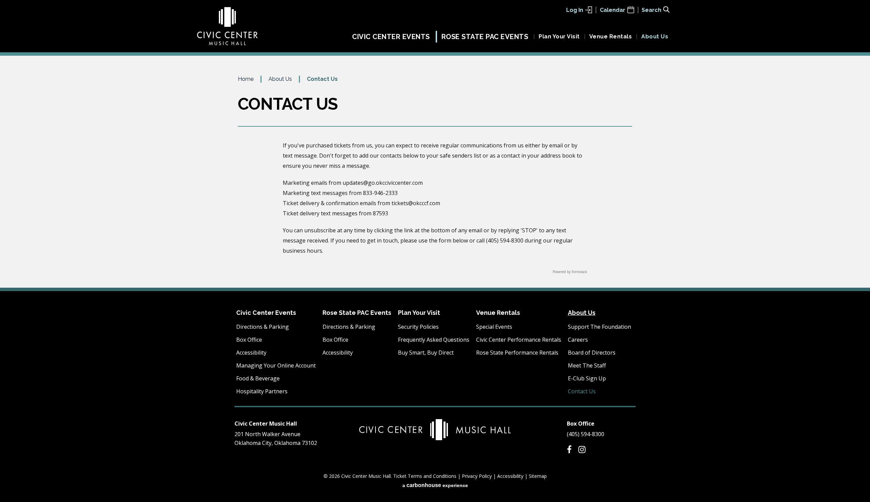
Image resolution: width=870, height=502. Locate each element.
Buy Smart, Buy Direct (426, 352)
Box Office (249, 339)
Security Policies (418, 326)
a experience (435, 485)
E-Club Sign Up (587, 378)
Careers (578, 339)
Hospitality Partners (262, 391)
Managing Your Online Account (276, 365)
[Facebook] (569, 449)
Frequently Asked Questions (433, 339)
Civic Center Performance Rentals (518, 339)
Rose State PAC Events (484, 37)
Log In (574, 10)
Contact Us (582, 391)
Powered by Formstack (570, 271)
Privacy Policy (477, 476)
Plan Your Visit (559, 36)
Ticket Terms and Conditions (424, 476)
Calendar (612, 10)
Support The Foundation (599, 326)
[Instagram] (582, 449)
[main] (435, 181)
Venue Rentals (610, 36)
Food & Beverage (258, 378)
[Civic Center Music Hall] (227, 26)
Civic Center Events (391, 37)
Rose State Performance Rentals (517, 352)
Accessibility (251, 352)
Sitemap (538, 476)
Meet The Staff (587, 365)
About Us (654, 36)
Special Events (494, 326)
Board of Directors (591, 352)
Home (246, 79)
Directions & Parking (262, 326)
